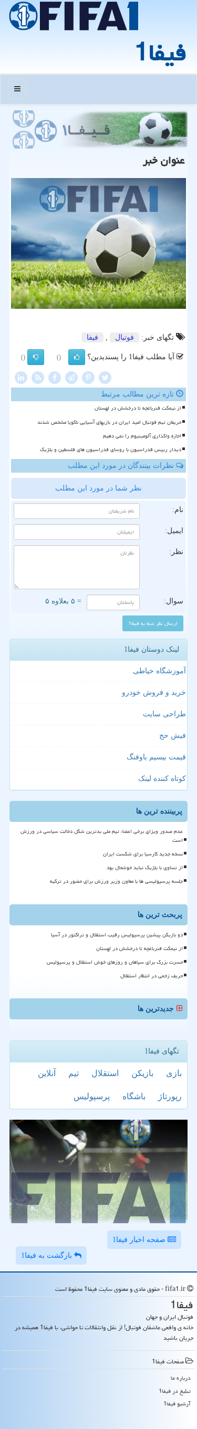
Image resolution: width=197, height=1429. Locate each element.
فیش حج (172, 735)
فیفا (92, 337)
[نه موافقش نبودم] (35, 357)
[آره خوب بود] (76, 357)
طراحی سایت (164, 714)
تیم (73, 1073)
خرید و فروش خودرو (154, 692)
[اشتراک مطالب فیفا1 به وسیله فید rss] (37, 377)
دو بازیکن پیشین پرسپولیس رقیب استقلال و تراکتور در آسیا (117, 935)
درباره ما (181, 1377)
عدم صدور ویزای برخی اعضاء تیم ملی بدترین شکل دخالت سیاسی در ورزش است (101, 836)
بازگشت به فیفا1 (47, 1255)
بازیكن (142, 1073)
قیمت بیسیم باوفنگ (156, 757)
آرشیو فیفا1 (177, 1403)
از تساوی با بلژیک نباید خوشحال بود (145, 867)
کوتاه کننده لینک (162, 779)
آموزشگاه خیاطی (159, 671)
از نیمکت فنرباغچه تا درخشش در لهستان (138, 408)
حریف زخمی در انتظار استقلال (151, 976)
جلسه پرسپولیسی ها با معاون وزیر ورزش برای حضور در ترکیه (116, 881)
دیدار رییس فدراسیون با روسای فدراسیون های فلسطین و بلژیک (110, 449)
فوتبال (124, 337)
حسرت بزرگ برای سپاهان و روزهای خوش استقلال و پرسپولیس (115, 962)
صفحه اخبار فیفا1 (140, 1240)
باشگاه (134, 1096)
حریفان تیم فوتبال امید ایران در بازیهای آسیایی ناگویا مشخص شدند (109, 422)
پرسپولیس (92, 1096)
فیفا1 (160, 52)
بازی (174, 1073)
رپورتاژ (170, 1096)
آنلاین (47, 1073)
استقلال (105, 1073)
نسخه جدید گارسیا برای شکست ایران (143, 854)
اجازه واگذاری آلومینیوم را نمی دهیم (142, 436)
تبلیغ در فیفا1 (175, 1390)
